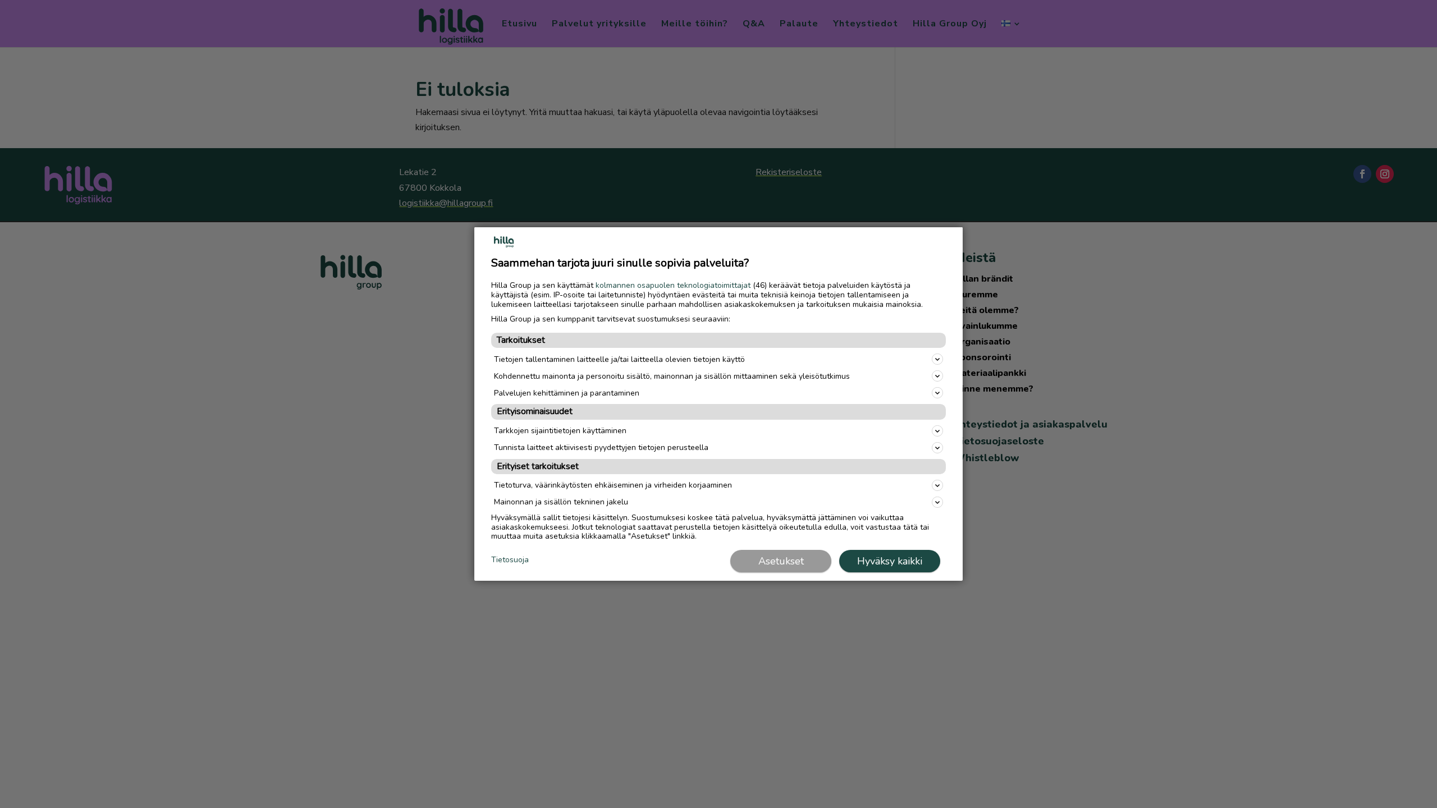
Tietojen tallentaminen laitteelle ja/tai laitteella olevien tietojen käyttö (619, 359)
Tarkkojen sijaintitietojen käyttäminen (560, 430)
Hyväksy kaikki (889, 561)
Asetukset (781, 561)
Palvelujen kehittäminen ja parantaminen (566, 393)
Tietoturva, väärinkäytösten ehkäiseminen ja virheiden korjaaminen (613, 485)
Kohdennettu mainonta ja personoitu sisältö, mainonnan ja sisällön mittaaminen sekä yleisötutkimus (672, 376)
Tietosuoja (510, 560)
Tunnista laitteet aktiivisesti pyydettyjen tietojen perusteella (601, 447)
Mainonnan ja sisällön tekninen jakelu (561, 502)
